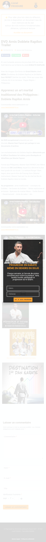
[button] (40, 242)
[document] (23, 271)
